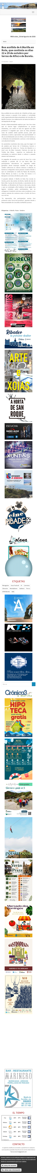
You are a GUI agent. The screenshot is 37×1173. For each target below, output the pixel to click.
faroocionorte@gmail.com (18, 1152)
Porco (28, 588)
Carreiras (27, 585)
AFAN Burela (6, 592)
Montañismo (13, 588)
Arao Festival (15, 585)
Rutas (17, 210)
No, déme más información (11, 1170)
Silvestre (5, 588)
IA (21, 585)
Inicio (4, 41)
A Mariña (11, 210)
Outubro (22, 210)
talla (13, 592)
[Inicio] (18, 6)
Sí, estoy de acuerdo (9, 1165)
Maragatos (5, 585)
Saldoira (21, 588)
